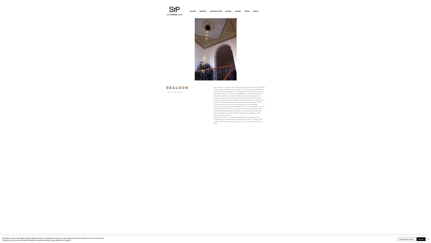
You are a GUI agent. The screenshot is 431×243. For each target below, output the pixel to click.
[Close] (428, 239)
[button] (215, 49)
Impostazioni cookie (406, 239)
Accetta (421, 239)
